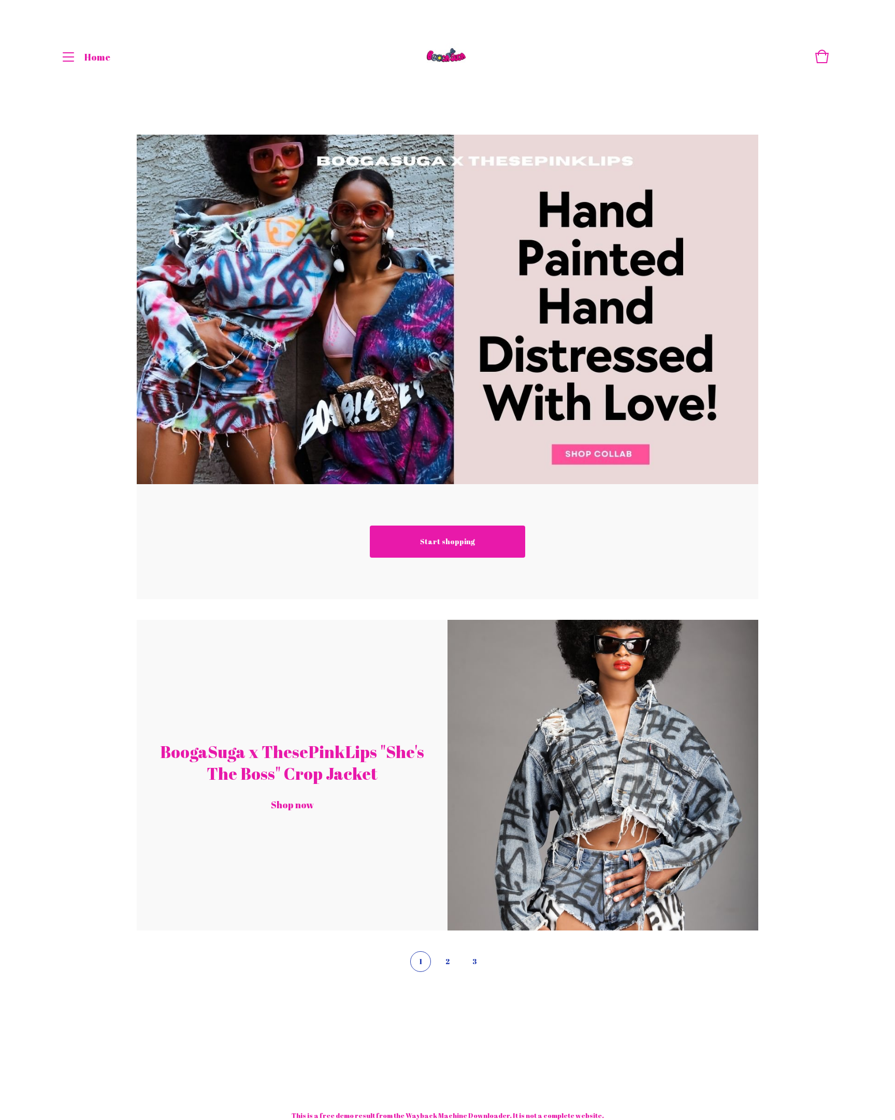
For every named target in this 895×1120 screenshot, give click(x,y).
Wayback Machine (436, 1115)
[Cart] (822, 61)
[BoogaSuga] (446, 57)
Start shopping (447, 541)
